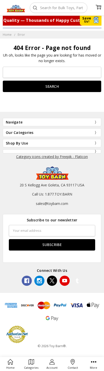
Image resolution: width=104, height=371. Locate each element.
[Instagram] (39, 281)
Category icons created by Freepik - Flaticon (52, 156)
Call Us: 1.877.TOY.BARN (52, 194)
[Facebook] (27, 281)
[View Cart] (98, 7)
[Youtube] (65, 281)
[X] (52, 281)
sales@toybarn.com (52, 203)
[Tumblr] (77, 281)
